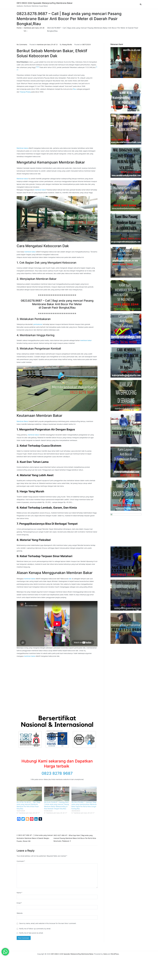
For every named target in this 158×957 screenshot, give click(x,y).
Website (19, 913)
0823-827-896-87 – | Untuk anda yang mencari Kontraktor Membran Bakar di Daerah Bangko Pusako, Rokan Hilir (35, 838)
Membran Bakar (22, 421)
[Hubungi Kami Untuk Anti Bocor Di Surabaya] (125, 195)
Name (19, 893)
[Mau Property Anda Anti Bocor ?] (125, 528)
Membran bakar (22, 148)
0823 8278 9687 (57, 773)
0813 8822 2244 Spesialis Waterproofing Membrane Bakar (45, 3)
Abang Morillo (67, 44)
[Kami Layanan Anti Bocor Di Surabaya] (125, 328)
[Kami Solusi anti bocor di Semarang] (125, 495)
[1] (96, 67)
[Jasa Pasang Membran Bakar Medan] (125, 162)
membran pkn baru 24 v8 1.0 (47, 44)
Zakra (105, 954)
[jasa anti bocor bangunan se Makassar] (125, 628)
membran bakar (40, 190)
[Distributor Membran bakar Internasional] (125, 62)
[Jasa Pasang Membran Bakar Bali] (125, 129)
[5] (17, 70)
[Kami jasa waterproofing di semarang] (125, 395)
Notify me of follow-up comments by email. (35, 929)
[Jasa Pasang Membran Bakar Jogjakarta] (125, 362)
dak (70, 579)
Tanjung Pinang (25, 92)
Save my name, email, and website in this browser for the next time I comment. (47, 923)
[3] (37, 67)
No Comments (22, 44)
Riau (74, 89)
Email (19, 903)
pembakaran (37, 324)
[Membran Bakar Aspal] (125, 95)
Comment (21, 861)
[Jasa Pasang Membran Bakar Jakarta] (125, 229)
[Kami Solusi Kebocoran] (125, 262)
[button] (57, 219)
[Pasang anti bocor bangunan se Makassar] (125, 428)
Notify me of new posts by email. (31, 933)
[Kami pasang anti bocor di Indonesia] (125, 561)
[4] (38, 67)
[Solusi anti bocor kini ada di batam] (125, 462)
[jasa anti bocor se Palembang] (125, 595)
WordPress (115, 954)
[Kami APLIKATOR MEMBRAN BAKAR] (125, 295)
